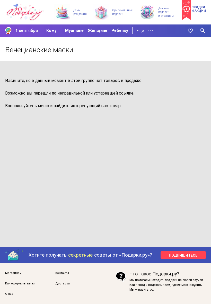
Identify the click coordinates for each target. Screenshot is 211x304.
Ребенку (119, 30)
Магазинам (13, 273)
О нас (9, 293)
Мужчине (74, 30)
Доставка (62, 283)
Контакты (62, 273)
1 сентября (26, 30)
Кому (51, 30)
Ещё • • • (145, 31)
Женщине (97, 30)
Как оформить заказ (20, 283)
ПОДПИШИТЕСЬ (183, 255)
